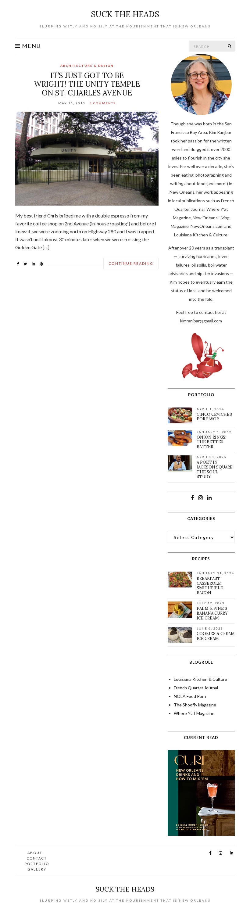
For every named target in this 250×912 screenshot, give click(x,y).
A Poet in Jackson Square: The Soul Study (215, 469)
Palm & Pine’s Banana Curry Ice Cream (212, 613)
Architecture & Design (87, 65)
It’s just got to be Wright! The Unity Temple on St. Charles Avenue (87, 84)
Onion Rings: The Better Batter (211, 442)
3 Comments (103, 103)
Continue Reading (131, 263)
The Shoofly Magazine (195, 704)
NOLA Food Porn (190, 696)
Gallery (36, 869)
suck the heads (125, 14)
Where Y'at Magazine (194, 713)
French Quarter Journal (196, 687)
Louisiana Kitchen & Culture (200, 679)
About (34, 853)
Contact (37, 858)
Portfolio (37, 864)
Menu (30, 46)
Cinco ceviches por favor (214, 417)
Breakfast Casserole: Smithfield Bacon (210, 585)
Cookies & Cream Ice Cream (216, 636)
